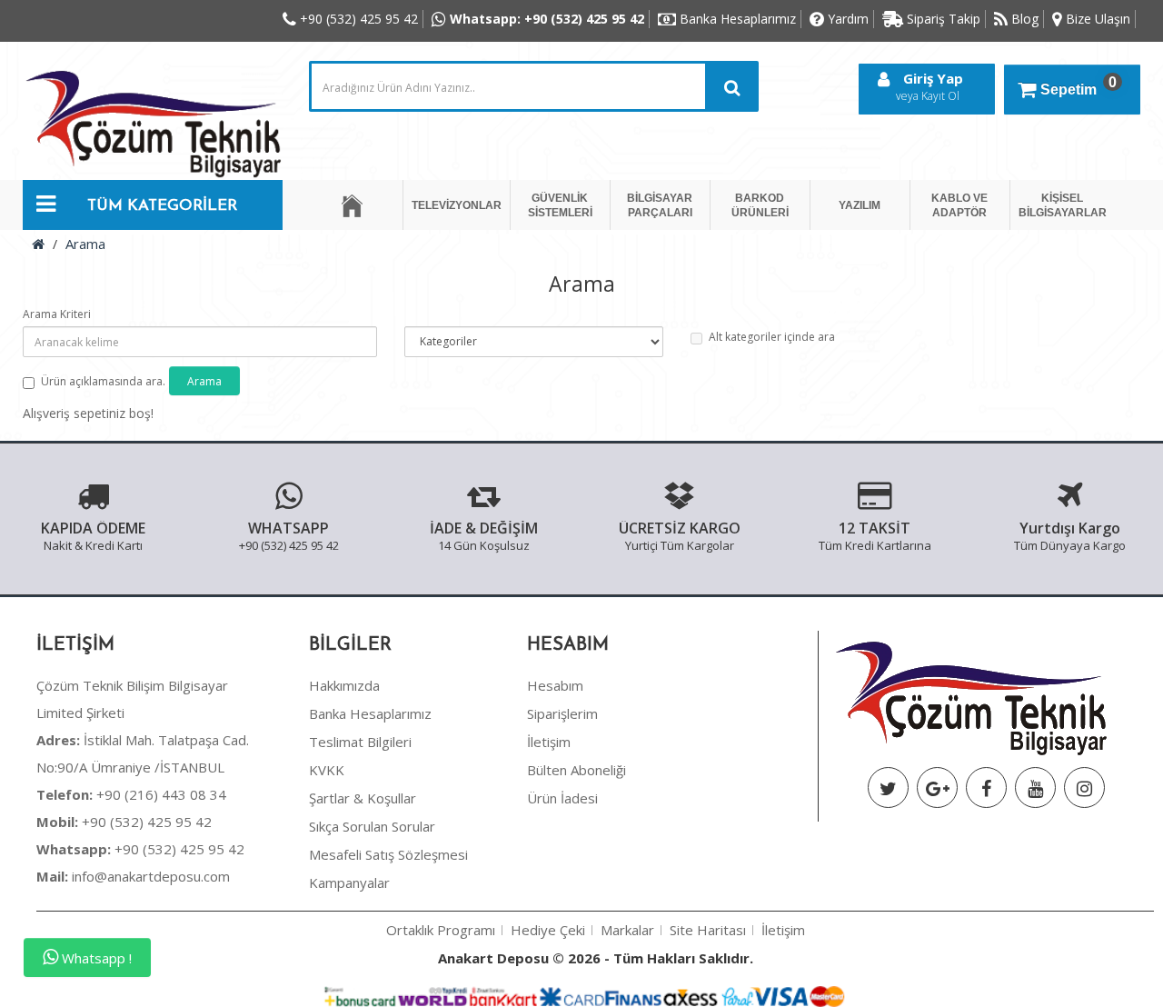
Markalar (627, 930)
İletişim (549, 742)
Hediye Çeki (548, 930)
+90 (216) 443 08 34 (131, 794)
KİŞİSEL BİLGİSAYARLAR (1063, 205)
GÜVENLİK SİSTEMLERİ (560, 205)
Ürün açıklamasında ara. (103, 381)
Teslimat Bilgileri (360, 742)
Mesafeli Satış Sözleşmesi (388, 854)
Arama (85, 243)
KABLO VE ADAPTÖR (959, 205)
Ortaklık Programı (440, 930)
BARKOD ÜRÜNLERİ (760, 205)
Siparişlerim (562, 713)
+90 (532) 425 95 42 (124, 822)
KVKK (326, 770)
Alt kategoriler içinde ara (772, 336)
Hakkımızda (344, 685)
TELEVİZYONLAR (457, 205)
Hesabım (555, 685)
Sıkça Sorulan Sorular (372, 826)
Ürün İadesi (562, 798)
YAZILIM (859, 205)
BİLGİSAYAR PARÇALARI (659, 205)
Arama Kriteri (57, 314)
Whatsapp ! (95, 958)
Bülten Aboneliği (576, 770)
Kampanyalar (349, 882)
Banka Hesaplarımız (370, 713)
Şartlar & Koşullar (362, 798)
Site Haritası (708, 930)
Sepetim (1078, 86)
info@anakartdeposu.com (151, 876)
